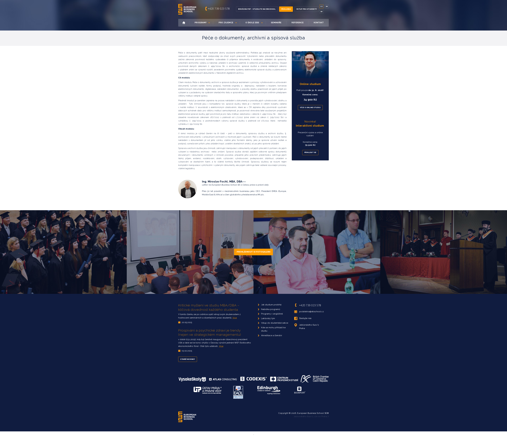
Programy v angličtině (272, 314)
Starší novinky (187, 359)
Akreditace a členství (271, 335)
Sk (327, 6)
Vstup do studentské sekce (274, 323)
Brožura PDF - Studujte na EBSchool (257, 9)
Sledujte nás (305, 318)
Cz (321, 6)
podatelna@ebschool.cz (311, 311)
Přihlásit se (310, 152)
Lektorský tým (268, 318)
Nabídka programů (270, 309)
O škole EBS (252, 22)
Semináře (276, 22)
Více (235, 318)
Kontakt (319, 22)
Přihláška (286, 9)
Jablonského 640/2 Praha (309, 327)
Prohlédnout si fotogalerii (253, 252)
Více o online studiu (310, 107)
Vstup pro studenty (306, 9)
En (322, 11)
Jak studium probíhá (271, 304)
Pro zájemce (226, 22)
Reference (298, 22)
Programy (201, 22)
